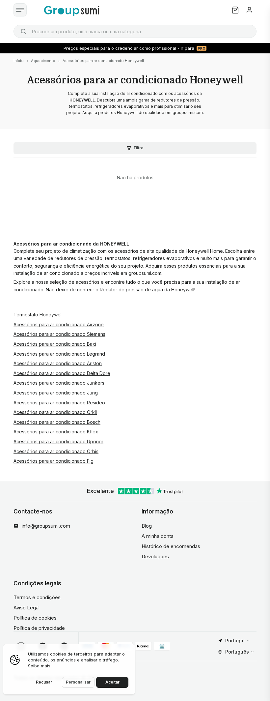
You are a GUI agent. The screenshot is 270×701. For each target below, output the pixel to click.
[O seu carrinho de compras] (235, 10)
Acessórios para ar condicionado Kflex (56, 431)
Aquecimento (43, 60)
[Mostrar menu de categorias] (20, 9)
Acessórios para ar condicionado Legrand (59, 354)
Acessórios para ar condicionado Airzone (59, 324)
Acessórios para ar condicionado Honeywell (103, 60)
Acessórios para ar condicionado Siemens (59, 334)
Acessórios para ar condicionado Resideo (59, 402)
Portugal (235, 640)
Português (237, 652)
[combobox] (135, 31)
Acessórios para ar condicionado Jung (56, 392)
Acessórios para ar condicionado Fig (54, 461)
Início (19, 60)
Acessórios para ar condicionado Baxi (55, 344)
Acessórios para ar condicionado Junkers (59, 383)
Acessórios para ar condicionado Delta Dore (62, 373)
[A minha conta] (249, 10)
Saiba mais (39, 665)
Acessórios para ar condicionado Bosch (57, 422)
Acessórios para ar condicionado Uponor (58, 441)
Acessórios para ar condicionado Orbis (56, 451)
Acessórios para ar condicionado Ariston (58, 363)
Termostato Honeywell (38, 314)
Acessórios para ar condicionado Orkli (55, 412)
